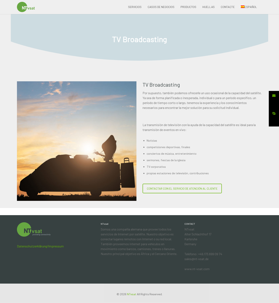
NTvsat (131, 294)
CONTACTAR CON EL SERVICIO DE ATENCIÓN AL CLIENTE (182, 188)
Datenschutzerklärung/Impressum (40, 246)
